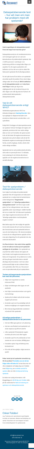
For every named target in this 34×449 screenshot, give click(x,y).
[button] (29, 2)
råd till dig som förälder (19, 380)
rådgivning (9, 368)
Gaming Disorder (21, 113)
